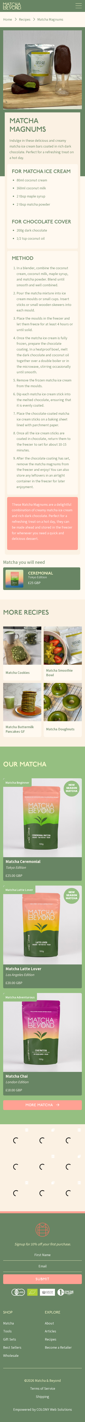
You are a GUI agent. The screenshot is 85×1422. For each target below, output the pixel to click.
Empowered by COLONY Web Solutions (42, 1409)
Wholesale (11, 1355)
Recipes (24, 19)
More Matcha (40, 1105)
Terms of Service (42, 1388)
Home (7, 19)
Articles (50, 1331)
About (49, 1323)
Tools (7, 1331)
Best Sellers (12, 1347)
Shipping (42, 1396)
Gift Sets (9, 1339)
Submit (42, 1279)
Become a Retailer (58, 1347)
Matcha (8, 1323)
